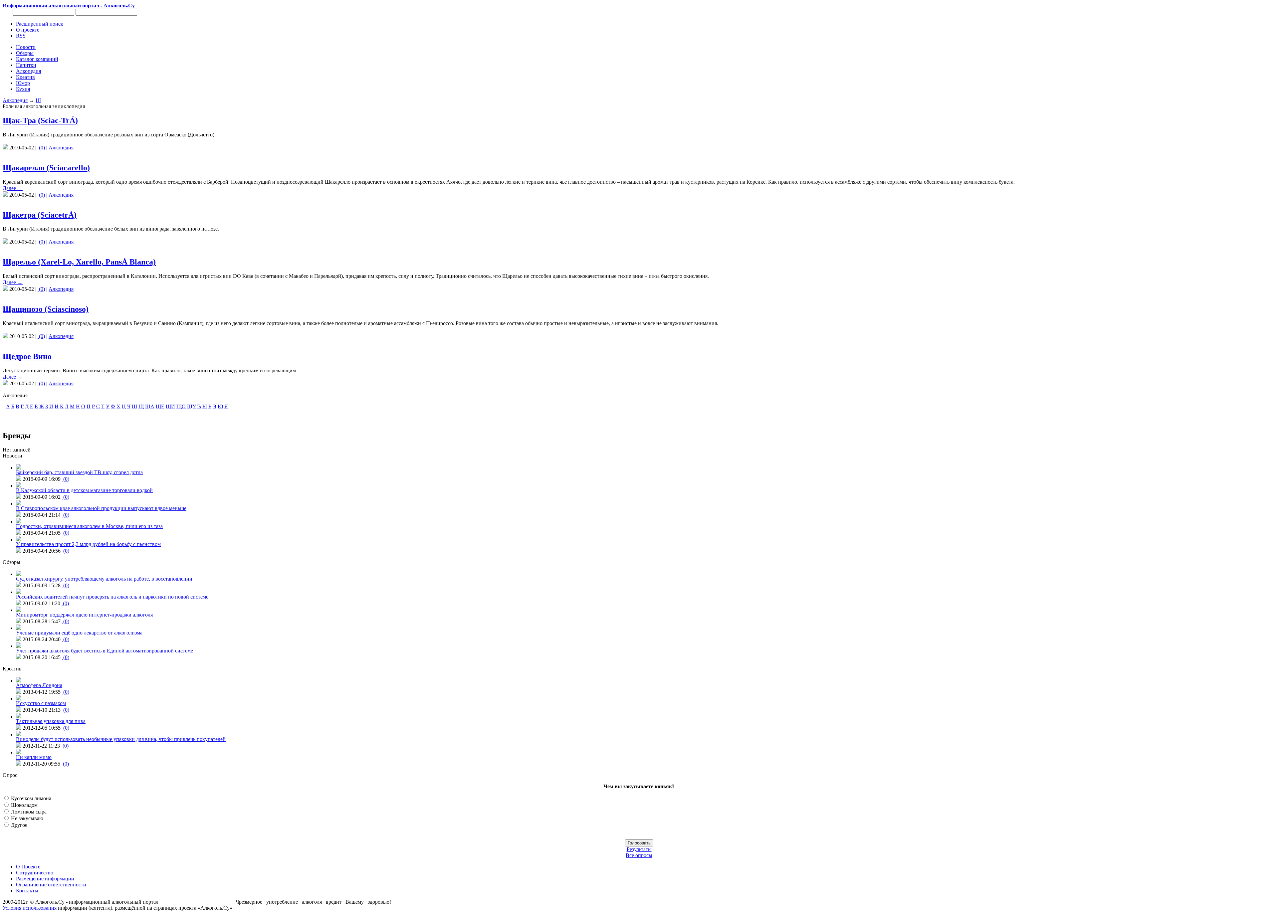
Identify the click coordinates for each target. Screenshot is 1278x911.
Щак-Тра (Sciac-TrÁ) (40, 120)
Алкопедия (15, 100)
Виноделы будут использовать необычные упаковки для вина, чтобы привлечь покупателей (121, 739)
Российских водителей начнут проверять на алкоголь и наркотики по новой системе (112, 597)
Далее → (13, 188)
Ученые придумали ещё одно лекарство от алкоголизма (79, 633)
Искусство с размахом (41, 703)
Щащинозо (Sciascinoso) (46, 309)
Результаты (639, 849)
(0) (41, 147)
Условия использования (30, 908)
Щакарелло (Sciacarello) (46, 167)
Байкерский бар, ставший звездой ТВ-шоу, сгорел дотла (79, 472)
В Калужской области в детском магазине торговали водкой (84, 490)
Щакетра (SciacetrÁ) (40, 215)
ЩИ (170, 406)
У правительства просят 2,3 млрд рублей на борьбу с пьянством (88, 544)
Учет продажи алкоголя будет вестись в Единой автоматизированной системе (104, 650)
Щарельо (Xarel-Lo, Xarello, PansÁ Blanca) (79, 262)
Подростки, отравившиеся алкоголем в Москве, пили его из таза (89, 526)
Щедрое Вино (27, 356)
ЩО (181, 406)
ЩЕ (160, 406)
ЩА (149, 406)
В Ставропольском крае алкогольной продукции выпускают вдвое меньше (101, 508)
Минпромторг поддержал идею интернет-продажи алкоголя (84, 615)
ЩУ (191, 406)
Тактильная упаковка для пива (51, 721)
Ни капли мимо (34, 757)
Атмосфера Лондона (39, 685)
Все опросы (639, 855)
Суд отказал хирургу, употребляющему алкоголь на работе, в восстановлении (104, 579)
